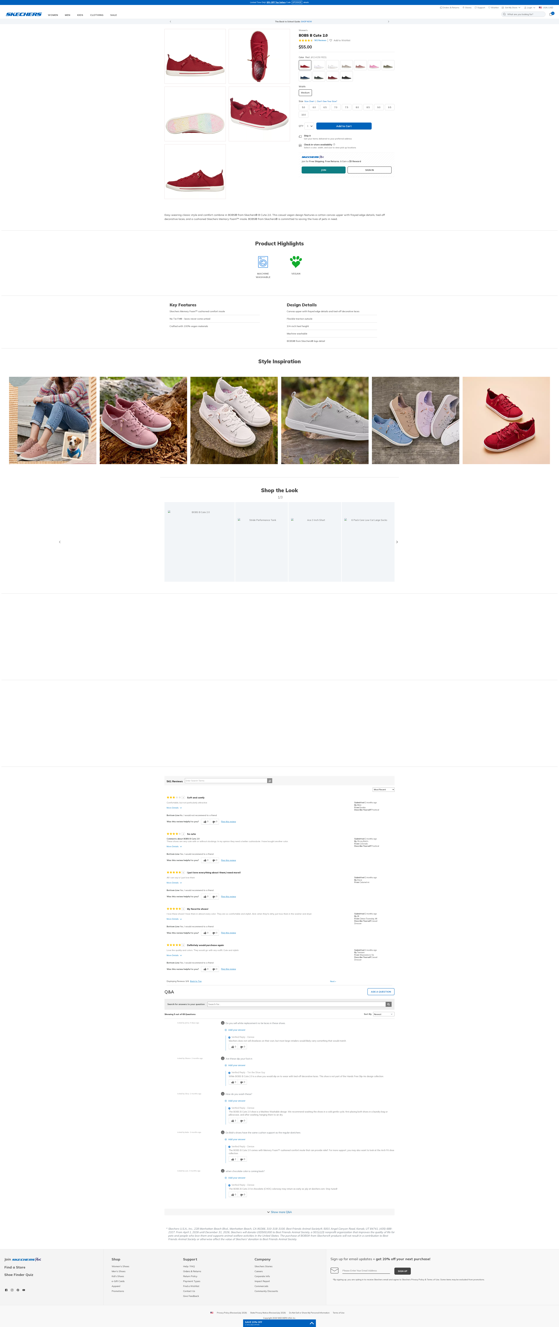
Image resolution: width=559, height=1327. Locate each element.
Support (481, 7)
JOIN (323, 170)
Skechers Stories (264, 1266)
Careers (259, 1271)
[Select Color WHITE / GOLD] (319, 65)
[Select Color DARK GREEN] (319, 76)
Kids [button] (80, 15)
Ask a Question (381, 991)
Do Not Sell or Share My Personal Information (309, 1313)
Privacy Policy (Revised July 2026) (232, 1313)
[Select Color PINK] (374, 65)
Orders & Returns (450, 7)
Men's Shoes (118, 1271)
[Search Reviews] (269, 780)
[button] (530, 7)
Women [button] (53, 15)
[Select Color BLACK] (346, 76)
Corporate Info (262, 1276)
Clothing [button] (97, 15)
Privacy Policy (417, 1279)
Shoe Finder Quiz (18, 1274)
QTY (301, 126)
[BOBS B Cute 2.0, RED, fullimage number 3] (259, 114)
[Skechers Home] (24, 14)
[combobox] (523, 14)
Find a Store (14, 1267)
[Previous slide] (170, 21)
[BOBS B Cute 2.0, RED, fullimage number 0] (195, 56)
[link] (261, 542)
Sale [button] (113, 15)
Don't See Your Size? (327, 101)
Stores (468, 7)
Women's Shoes (120, 1266)
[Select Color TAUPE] (346, 65)
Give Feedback (191, 1296)
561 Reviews (320, 40)
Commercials (261, 1286)
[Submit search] (389, 1004)
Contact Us (189, 1291)
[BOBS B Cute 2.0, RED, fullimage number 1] (259, 56)
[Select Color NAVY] (305, 76)
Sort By (368, 1014)
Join (8, 1259)
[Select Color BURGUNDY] (332, 76)
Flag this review (228, 821)
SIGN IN (369, 170)
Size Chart (309, 101)
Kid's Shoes (118, 1276)
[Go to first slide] (388, 21)
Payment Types (191, 1281)
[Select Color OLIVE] (388, 65)
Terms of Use (433, 1279)
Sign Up (402, 1271)
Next (333, 981)
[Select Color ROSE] (360, 65)
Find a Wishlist (191, 1286)
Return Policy (190, 1276)
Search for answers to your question (186, 1004)
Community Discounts (266, 1291)
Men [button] (67, 15)
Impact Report (262, 1281)
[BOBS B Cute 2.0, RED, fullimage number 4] (195, 171)
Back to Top (196, 981)
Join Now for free (295, 21)
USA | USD (548, 7)
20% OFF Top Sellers (276, 2)
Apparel (116, 1286)
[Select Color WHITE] (332, 65)
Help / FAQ (189, 1266)
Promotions (118, 1291)
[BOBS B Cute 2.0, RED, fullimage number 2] (195, 114)
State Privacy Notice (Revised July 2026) (268, 1313)
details (306, 2)
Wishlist (494, 7)
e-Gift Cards (118, 1281)
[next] (396, 541)
